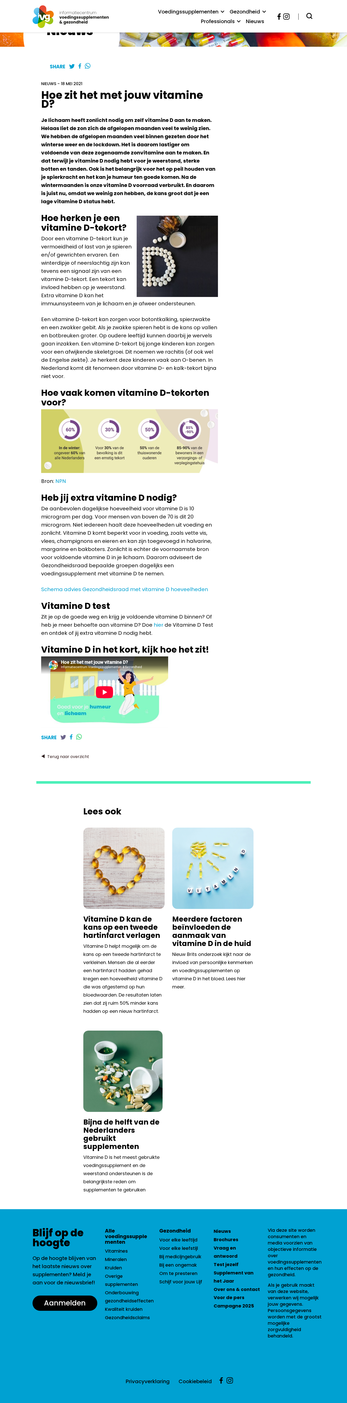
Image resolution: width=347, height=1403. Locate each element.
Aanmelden (65, 1303)
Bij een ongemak (178, 1265)
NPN (60, 481)
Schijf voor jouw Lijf (180, 1282)
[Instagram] (284, 16)
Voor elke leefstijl (178, 1248)
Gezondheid (245, 11)
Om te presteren (178, 1273)
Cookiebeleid (195, 1381)
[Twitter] (72, 67)
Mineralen (116, 1259)
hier (158, 624)
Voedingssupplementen (188, 11)
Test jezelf (226, 1264)
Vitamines (116, 1251)
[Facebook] (279, 16)
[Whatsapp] (87, 66)
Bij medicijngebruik (180, 1256)
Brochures (226, 1239)
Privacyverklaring (148, 1381)
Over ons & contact (237, 1289)
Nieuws (255, 21)
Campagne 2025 (234, 1306)
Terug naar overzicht (68, 757)
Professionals (218, 21)
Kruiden (113, 1268)
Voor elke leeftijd (178, 1240)
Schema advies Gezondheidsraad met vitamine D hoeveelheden (127, 589)
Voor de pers (229, 1297)
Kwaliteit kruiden (124, 1309)
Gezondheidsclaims (127, 1317)
